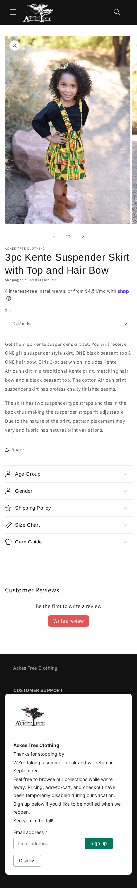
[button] (13, 12)
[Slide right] (83, 236)
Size (9, 310)
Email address (30, 832)
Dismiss (27, 860)
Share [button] (18, 449)
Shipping (12, 280)
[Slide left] (54, 236)
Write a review (68, 620)
